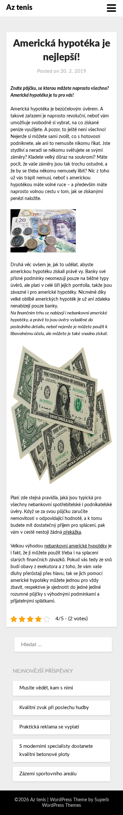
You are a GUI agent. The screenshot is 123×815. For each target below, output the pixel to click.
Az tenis (19, 7)
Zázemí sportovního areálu (47, 773)
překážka (71, 532)
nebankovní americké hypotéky (75, 546)
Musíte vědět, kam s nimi (46, 688)
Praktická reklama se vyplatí (49, 727)
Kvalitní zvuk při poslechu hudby (54, 707)
